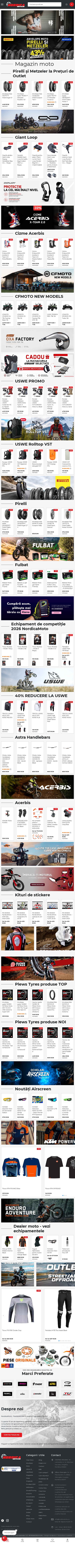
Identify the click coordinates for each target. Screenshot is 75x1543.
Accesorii (29, 1503)
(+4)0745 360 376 (60, 1509)
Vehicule (29, 1509)
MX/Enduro (30, 1487)
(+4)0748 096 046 (61, 1489)
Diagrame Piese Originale (29, 1478)
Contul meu (43, 1488)
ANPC (41, 1512)
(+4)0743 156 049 (60, 1514)
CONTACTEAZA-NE (11, 1435)
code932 (69, 1535)
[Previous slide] (3, 1172)
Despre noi (42, 1463)
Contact (29, 1522)
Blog (27, 1515)
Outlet (28, 1512)
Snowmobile (30, 1497)
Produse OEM (30, 1484)
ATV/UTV (29, 1493)
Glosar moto (30, 1518)
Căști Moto (29, 1460)
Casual (28, 1506)
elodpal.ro (53, 1535)
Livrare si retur (43, 1485)
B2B (40, 1469)
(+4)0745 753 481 (60, 1492)
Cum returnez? (44, 1475)
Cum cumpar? (43, 1472)
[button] (62, 1195)
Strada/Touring (31, 1490)
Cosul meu (42, 1491)
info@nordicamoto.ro (62, 1519)
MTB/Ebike (29, 1500)
